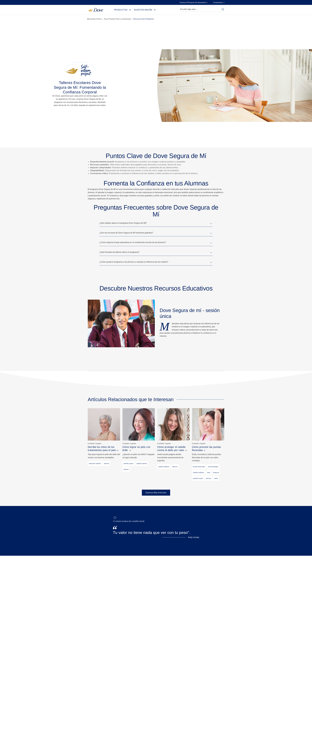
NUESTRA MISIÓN (143, 10)
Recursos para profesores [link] (143, 19)
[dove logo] (95, 10)
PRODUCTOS (121, 10)
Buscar (222, 9)
